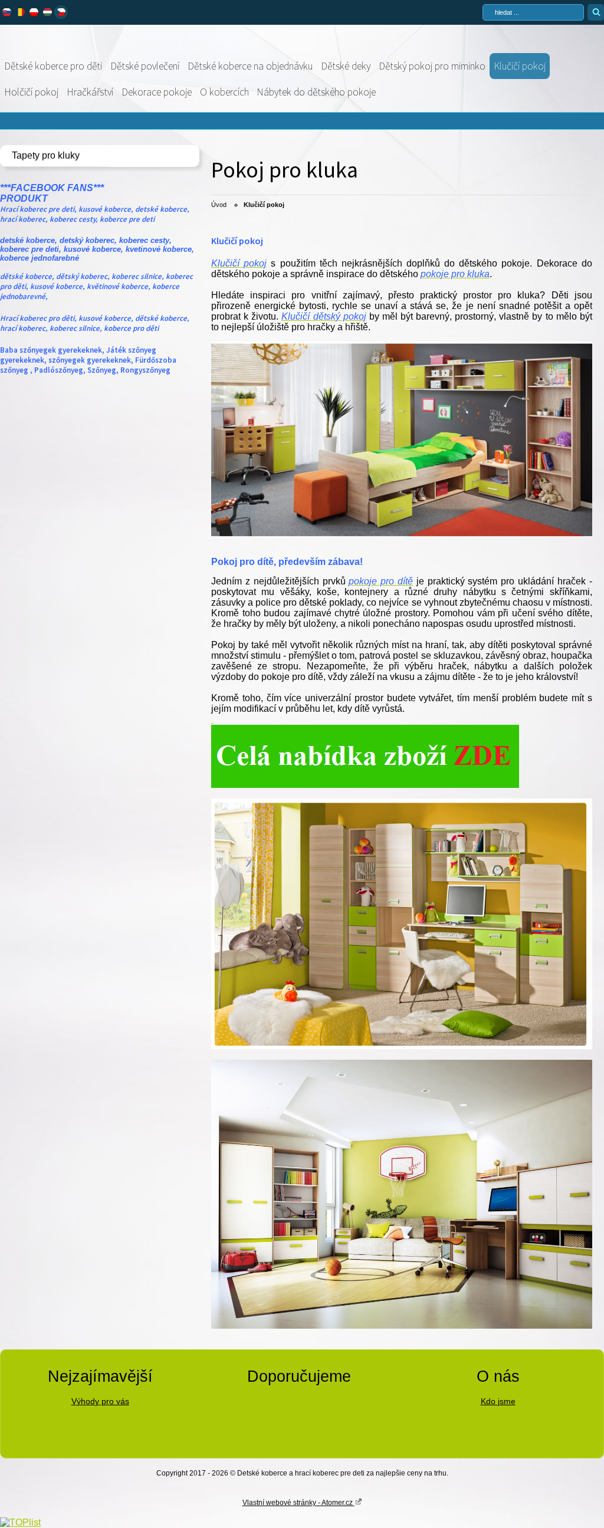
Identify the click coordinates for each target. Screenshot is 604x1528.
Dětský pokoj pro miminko (432, 66)
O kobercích (224, 92)
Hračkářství (90, 92)
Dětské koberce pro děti (53, 66)
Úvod (218, 204)
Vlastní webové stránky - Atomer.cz (298, 1503)
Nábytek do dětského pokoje (316, 92)
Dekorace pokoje (157, 92)
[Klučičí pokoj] (401, 534)
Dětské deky (345, 66)
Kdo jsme (498, 1401)
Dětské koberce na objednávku (250, 66)
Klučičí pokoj (520, 66)
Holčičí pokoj (31, 92)
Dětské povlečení (144, 66)
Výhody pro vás (100, 1401)
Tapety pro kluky (46, 155)
